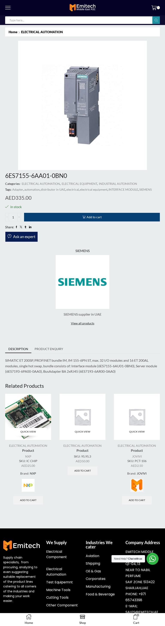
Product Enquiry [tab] (49, 349)
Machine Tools (58, 589)
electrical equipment (93, 189)
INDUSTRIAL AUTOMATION (118, 183)
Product (28, 450)
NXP (28, 456)
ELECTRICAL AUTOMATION (42, 32)
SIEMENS (145, 189)
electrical (72, 189)
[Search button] (156, 20)
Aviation (92, 555)
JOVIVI (137, 456)
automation (32, 189)
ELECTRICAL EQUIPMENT (79, 183)
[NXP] (28, 485)
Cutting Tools (57, 597)
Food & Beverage (100, 594)
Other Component (62, 605)
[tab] (18, 349)
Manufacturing (98, 586)
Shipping (93, 563)
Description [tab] (18, 349)
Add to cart (94, 217)
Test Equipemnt (59, 582)
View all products (82, 323)
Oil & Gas (93, 571)
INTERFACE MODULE (123, 189)
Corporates (95, 578)
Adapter (17, 189)
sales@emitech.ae (141, 612)
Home (13, 32)
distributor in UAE (53, 189)
